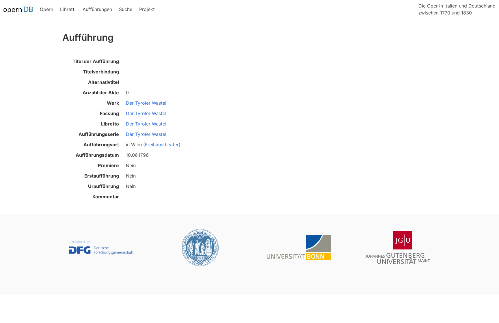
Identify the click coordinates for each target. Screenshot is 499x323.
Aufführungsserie (99, 134)
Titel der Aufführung (95, 61)
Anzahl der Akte (101, 92)
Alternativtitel (103, 82)
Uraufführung (103, 186)
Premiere (108, 165)
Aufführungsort (101, 144)
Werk (113, 103)
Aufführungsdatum (97, 155)
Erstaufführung (101, 176)
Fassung (109, 113)
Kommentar (105, 197)
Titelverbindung (101, 72)
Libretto (110, 124)
